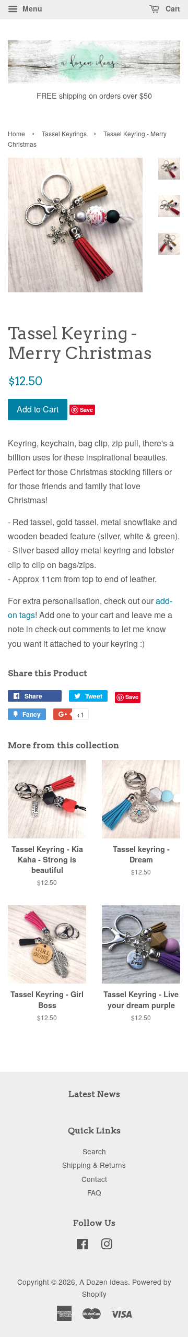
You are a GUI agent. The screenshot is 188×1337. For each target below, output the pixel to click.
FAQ (94, 1192)
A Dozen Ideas (103, 1281)
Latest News (94, 1094)
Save (86, 409)
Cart (171, 8)
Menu (31, 8)
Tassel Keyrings (64, 133)
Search (94, 1151)
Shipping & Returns (94, 1164)
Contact (94, 1179)
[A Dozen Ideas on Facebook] (82, 1245)
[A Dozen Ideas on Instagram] (106, 1245)
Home (16, 133)
